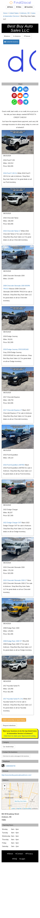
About (10, 854)
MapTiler (19, 808)
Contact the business (12, 42)
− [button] (4, 789)
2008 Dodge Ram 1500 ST (12, 641)
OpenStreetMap (27, 808)
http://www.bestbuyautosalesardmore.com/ (16, 775)
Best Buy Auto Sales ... (21, 801)
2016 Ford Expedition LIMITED (14, 465)
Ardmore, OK (25, 13)
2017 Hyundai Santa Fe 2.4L (13, 699)
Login (22, 859)
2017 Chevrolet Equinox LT (12, 410)
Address (7, 36)
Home (11, 7)
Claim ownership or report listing (14, 720)
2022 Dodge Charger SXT (12, 522)
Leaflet (13, 808)
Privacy (29, 854)
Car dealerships (8, 746)
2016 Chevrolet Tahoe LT (11, 231)
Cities (19, 7)
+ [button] (4, 785)
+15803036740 (10, 766)
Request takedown (9, 725)
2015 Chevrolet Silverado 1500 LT (15, 580)
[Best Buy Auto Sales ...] (20, 796)
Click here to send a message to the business (16, 756)
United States (14, 13)
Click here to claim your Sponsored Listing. (20, 736)
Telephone (17, 36)
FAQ (15, 859)
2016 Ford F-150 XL (10, 173)
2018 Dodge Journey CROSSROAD (16, 349)
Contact (19, 854)
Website (27, 36)
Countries (29, 7)
